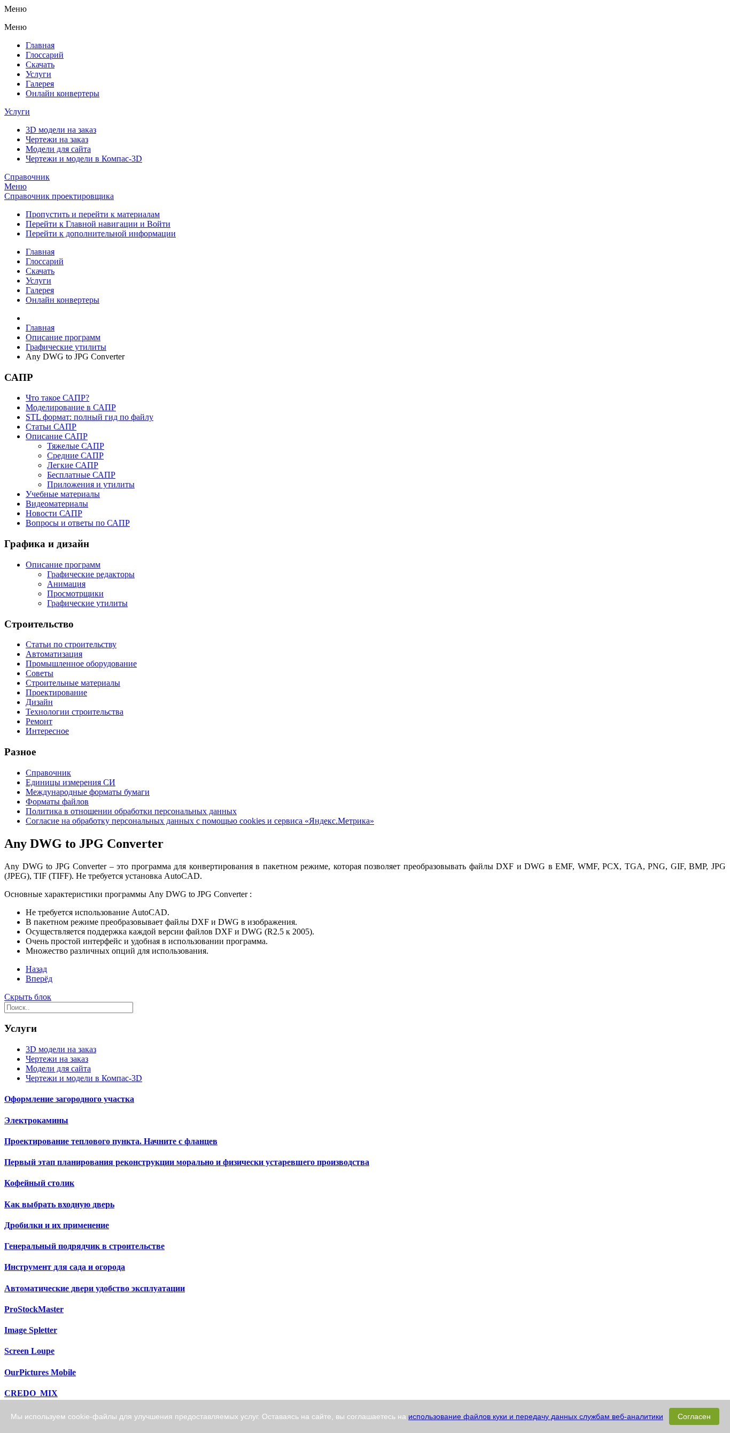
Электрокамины (36, 1120)
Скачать (40, 64)
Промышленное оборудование (81, 663)
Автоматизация (54, 653)
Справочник (27, 176)
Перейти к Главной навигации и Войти (98, 223)
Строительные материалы (73, 682)
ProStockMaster (34, 1309)
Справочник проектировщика (59, 196)
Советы (39, 673)
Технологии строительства (74, 711)
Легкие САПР (72, 465)
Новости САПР (54, 513)
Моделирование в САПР (71, 407)
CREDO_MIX (31, 1393)
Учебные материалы (63, 494)
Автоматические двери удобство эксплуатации (94, 1288)
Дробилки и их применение (56, 1225)
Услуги (38, 74)
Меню (15, 186)
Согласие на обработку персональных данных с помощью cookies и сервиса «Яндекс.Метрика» (200, 820)
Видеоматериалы (57, 503)
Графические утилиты (87, 603)
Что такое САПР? (57, 397)
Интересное (47, 730)
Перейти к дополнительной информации (101, 233)
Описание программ (63, 564)
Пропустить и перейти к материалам (93, 214)
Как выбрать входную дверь (59, 1204)
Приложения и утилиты (91, 484)
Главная (40, 45)
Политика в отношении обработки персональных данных (131, 811)
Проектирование (56, 692)
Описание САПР (57, 436)
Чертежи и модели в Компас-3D (84, 158)
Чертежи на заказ (57, 139)
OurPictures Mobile (40, 1372)
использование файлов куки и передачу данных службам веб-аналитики (535, 1416)
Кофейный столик (39, 1182)
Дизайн (39, 702)
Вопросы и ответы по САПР (78, 522)
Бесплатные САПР (81, 474)
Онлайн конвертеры (62, 93)
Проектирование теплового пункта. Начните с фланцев (111, 1141)
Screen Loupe (29, 1350)
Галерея (40, 83)
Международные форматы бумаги (88, 791)
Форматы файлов (57, 801)
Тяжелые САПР (75, 445)
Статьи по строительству (71, 644)
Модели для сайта (58, 149)
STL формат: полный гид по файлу (89, 417)
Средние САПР (75, 455)
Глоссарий (45, 54)
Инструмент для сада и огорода (64, 1266)
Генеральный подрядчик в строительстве (84, 1246)
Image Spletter (30, 1330)
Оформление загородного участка (69, 1099)
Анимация (66, 583)
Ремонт (39, 721)
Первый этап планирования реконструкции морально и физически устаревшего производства (186, 1162)
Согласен (694, 1416)
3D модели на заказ (61, 129)
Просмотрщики (75, 593)
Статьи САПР (51, 426)
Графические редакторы (91, 574)
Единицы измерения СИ (70, 782)
